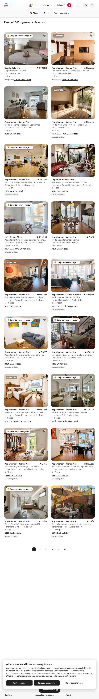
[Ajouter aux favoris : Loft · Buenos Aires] (44, 205)
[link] (28, 549)
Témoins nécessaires (47, 683)
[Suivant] (71, 549)
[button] (22, 79)
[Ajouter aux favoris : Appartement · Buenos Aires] (91, 35)
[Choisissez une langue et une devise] (85, 5)
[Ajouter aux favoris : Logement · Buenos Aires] (91, 147)
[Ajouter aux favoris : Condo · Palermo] (44, 35)
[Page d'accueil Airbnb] (6, 5)
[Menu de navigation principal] (92, 5)
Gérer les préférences (74, 683)
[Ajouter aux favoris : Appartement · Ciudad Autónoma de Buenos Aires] (91, 262)
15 (65, 549)
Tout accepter (19, 683)
